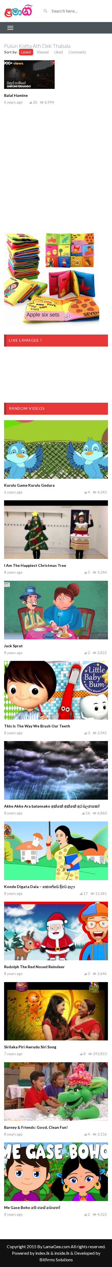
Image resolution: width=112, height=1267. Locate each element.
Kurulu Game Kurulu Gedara (29, 485)
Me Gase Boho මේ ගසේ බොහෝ (32, 1207)
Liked (58, 52)
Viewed (43, 52)
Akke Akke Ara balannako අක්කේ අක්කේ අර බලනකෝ (51, 806)
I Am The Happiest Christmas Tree (35, 565)
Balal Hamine (16, 95)
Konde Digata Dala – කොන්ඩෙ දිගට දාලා (39, 886)
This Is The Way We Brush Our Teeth (37, 726)
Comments (77, 52)
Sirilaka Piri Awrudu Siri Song (30, 1047)
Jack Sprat (13, 645)
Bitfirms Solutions (56, 1259)
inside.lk (62, 1253)
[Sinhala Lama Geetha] (18, 11)
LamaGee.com (56, 1246)
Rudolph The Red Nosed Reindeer (34, 966)
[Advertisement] (56, 166)
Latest (26, 52)
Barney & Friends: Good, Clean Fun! (36, 1127)
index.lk (42, 1253)
